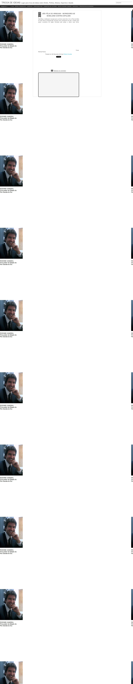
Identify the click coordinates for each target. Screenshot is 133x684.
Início (12, 6)
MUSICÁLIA (75, 6)
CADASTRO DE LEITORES (50, 6)
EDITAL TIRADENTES (20, 6)
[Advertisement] (87, 36)
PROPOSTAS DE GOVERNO (86, 6)
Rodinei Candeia (68, 54)
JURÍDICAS (29, 6)
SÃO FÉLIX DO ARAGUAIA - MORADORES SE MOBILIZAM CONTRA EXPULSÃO (58, 14)
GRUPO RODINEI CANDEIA (65, 6)
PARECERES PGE (38, 6)
